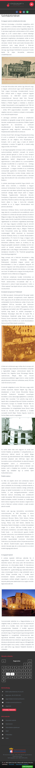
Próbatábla (8, 734)
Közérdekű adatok (10, 720)
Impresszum (9, 724)
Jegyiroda (8, 706)
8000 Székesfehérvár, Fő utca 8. (14, 691)
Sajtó (7, 738)
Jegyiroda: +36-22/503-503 (13, 695)
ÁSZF (7, 731)
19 (12, 674)
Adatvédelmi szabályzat (22, 764)
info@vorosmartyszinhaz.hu (13, 702)
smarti (20, 756)
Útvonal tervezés (9, 710)
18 (8, 674)
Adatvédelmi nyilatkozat (12, 727)
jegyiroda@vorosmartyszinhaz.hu (14, 699)
